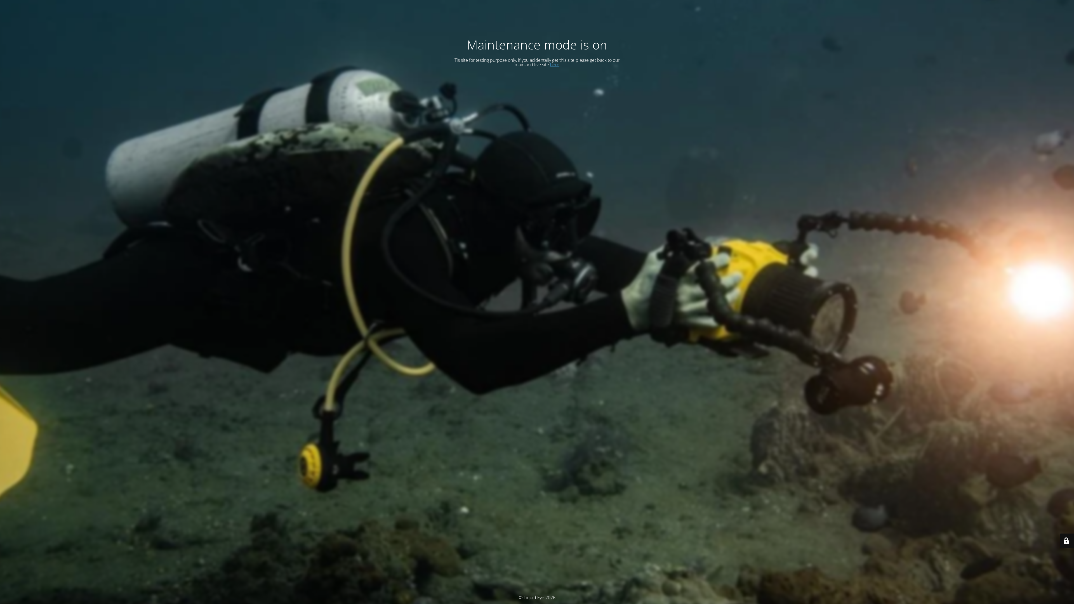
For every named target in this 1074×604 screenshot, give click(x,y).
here (554, 65)
